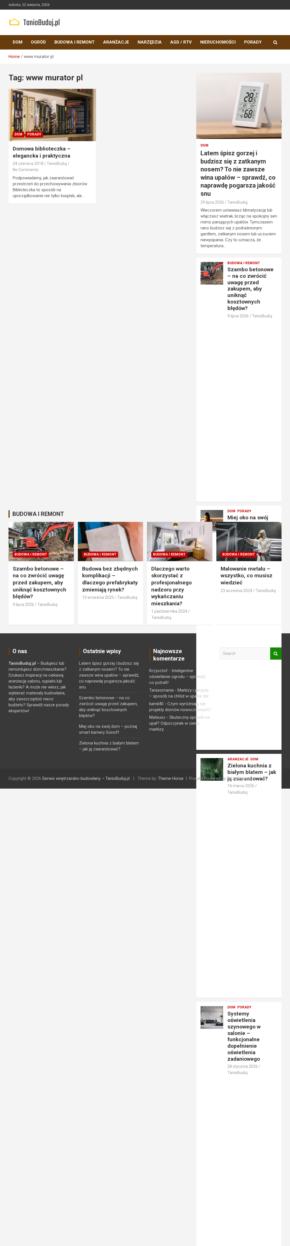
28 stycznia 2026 (242, 1066)
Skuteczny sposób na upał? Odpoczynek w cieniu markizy (179, 723)
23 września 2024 (236, 590)
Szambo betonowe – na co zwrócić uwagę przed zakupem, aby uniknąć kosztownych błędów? (250, 288)
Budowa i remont (74, 42)
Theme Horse (171, 778)
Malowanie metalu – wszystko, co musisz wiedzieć (246, 575)
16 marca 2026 (240, 786)
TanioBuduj (57, 163)
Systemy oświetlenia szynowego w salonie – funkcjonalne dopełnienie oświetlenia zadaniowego (244, 1036)
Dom (17, 42)
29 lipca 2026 (212, 202)
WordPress (238, 778)
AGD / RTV (181, 42)
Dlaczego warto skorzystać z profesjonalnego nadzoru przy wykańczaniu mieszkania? (171, 586)
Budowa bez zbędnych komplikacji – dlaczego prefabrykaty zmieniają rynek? (110, 579)
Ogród (38, 42)
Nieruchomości (218, 42)
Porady (253, 42)
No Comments (26, 169)
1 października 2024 (169, 611)
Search (276, 653)
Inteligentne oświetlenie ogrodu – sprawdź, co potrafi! (177, 676)
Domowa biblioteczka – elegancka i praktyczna (42, 152)
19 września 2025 (98, 597)
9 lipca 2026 (238, 316)
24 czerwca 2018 (28, 163)
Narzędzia (150, 42)
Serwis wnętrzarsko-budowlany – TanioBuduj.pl (86, 778)
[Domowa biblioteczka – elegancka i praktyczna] (52, 115)
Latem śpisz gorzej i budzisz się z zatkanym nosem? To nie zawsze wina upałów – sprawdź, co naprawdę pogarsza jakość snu (109, 675)
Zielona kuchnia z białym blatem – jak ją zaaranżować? (251, 772)
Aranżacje (116, 42)
